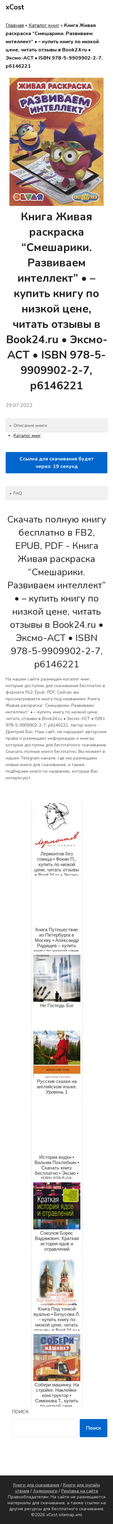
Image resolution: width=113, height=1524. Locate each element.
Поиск (20, 1412)
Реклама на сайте (79, 1491)
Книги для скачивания (36, 1485)
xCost (15, 7)
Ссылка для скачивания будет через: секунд (56, 462)
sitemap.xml (70, 1515)
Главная (15, 25)
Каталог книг (44, 25)
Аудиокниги (45, 1491)
